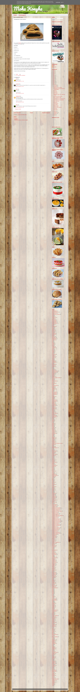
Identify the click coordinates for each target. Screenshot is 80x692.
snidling (53, 607)
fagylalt (53, 387)
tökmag (53, 646)
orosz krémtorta (54, 562)
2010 (54, 82)
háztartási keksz (54, 416)
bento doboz (54, 337)
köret (53, 456)
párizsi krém (54, 572)
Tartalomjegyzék (22, 15)
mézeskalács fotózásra (55, 514)
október (55, 111)
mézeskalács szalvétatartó (56, 525)
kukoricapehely (54, 465)
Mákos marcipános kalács (57, 97)
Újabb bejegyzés (17, 112)
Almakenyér (55, 108)
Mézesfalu (55, 90)
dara (52, 363)
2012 (54, 80)
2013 (54, 79)
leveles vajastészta (55, 475)
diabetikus (53, 366)
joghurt (53, 424)
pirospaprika (54, 576)
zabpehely (53, 675)
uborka (53, 654)
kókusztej (53, 452)
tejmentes (53, 631)
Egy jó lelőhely (56, 104)
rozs (52, 595)
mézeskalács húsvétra (55, 516)
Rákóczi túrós (54, 585)
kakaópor (53, 427)
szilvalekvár (23, 75)
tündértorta (53, 653)
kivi (52, 448)
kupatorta (53, 466)
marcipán (53, 495)
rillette (53, 593)
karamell (53, 432)
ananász (53, 318)
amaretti (53, 316)
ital (52, 422)
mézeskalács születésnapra (56, 527)
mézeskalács (54, 506)
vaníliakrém (53, 665)
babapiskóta (54, 326)
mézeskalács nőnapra (55, 523)
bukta (53, 345)
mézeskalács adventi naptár (56, 507)
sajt (52, 601)
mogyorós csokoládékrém (56, 542)
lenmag (53, 473)
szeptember (55, 112)
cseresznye (53, 356)
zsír (52, 685)
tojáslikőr (53, 641)
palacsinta (53, 567)
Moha (17, 89)
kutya (53, 467)
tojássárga (53, 642)
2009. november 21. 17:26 (20, 81)
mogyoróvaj (53, 543)
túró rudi (53, 651)
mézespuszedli (54, 536)
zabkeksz (53, 673)
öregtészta (53, 564)
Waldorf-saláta (54, 671)
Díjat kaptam (55, 91)
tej (52, 627)
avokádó (53, 324)
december (55, 85)
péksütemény (54, 573)
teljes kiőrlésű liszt (54, 634)
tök (52, 645)
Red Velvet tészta (54, 587)
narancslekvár (54, 553)
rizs (52, 594)
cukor (53, 353)
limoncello (53, 482)
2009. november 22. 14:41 (20, 93)
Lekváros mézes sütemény (57, 107)
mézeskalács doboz (55, 512)
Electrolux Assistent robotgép (56, 377)
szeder (53, 621)
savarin (53, 604)
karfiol (53, 434)
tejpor (53, 632)
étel (52, 384)
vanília (53, 664)
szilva (53, 623)
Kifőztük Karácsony (55, 447)
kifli (52, 445)
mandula (53, 494)
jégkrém (53, 423)
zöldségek (53, 682)
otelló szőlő (53, 563)
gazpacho (53, 402)
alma (52, 315)
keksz (53, 436)
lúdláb (53, 487)
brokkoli (53, 343)
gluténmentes (54, 405)
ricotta (53, 592)
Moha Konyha (28, 9)
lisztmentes (53, 486)
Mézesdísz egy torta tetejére (58, 87)
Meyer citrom (54, 502)
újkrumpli (53, 657)
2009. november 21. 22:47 (20, 86)
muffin (53, 547)
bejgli (53, 335)
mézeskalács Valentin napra (56, 533)
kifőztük (53, 446)
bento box (53, 336)
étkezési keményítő (55, 385)
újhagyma (53, 656)
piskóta (53, 577)
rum (52, 597)
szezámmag (54, 622)
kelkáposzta (54, 437)
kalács (53, 428)
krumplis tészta (54, 462)
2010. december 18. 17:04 (20, 107)
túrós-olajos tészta (54, 652)
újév (52, 655)
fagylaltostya (54, 388)
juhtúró (53, 425)
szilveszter (53, 625)
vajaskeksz (53, 661)
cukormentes (54, 354)
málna (53, 492)
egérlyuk (53, 374)
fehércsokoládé (54, 394)
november (55, 86)
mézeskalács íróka (55, 517)
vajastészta (53, 662)
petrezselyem (54, 574)
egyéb (53, 375)
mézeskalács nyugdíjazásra (56, 524)
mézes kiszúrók (54, 504)
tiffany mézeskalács (55, 636)
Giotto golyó (54, 404)
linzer (53, 483)
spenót (53, 613)
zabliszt (53, 674)
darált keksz (54, 364)
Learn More (58, 2)
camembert (53, 347)
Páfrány (53, 566)
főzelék (53, 398)
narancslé (53, 552)
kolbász (53, 453)
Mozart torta (54, 545)
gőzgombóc (53, 407)
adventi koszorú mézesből (56, 314)
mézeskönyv (54, 535)
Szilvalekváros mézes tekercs (58, 96)
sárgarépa (53, 603)
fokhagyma (53, 396)
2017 (54, 74)
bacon (53, 327)
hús (52, 418)
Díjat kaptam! (56, 109)
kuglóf (53, 463)
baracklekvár (54, 333)
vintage (53, 666)
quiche (53, 584)
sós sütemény (54, 611)
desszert (53, 365)
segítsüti (53, 605)
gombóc (53, 406)
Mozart (53, 544)
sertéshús (53, 606)
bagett (53, 328)
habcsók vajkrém (54, 413)
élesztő (53, 378)
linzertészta (53, 484)
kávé (52, 435)
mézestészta (19, 75)
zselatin (53, 683)
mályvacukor (54, 493)
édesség (53, 373)
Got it (62, 2)
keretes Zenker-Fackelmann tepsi (57, 443)
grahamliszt (53, 408)
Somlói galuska (56, 103)
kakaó (53, 426)
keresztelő (53, 442)
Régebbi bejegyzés (46, 112)
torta (52, 644)
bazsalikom (53, 334)
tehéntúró (53, 626)
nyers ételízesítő (54, 557)
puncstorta (53, 583)
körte (53, 457)
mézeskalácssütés (54, 534)
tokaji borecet (54, 643)
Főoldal (15, 15)
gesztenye (53, 403)
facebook (53, 386)
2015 (54, 76)
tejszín (53, 633)
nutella (53, 556)
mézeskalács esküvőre (55, 513)
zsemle (53, 684)
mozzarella (53, 546)
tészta (53, 635)
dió (16, 75)
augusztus (55, 113)
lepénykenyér (54, 474)
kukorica (53, 464)
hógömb (53, 417)
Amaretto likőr (54, 317)
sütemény (53, 616)
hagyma (53, 414)
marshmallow (54, 496)
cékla (53, 348)
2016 (54, 75)
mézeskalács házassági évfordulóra (57, 515)
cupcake (53, 355)
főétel (53, 397)
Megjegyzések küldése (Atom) (22, 114)
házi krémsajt (54, 415)
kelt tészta (53, 438)
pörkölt (53, 581)
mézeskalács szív (54, 526)
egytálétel (53, 376)
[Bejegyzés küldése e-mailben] (19, 74)
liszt (52, 485)
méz (52, 503)
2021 (54, 70)
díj (52, 367)
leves (53, 477)
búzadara (53, 346)
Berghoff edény (54, 338)
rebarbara (53, 586)
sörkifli (53, 612)
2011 (54, 81)
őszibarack (53, 565)
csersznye (53, 357)
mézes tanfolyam (54, 505)
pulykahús (53, 582)
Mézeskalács (55, 102)
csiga (53, 358)
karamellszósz (54, 433)
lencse (53, 472)
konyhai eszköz (54, 454)
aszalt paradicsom (54, 323)
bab (52, 325)
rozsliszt (53, 596)
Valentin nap (54, 663)
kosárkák (53, 455)
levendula (53, 476)
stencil (53, 614)
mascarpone (54, 497)
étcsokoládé (54, 383)
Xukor (53, 672)
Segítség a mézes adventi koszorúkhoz (59, 98)
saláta (53, 602)
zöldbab (53, 681)
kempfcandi (18, 96)
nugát (53, 555)
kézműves (53, 444)
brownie (53, 344)
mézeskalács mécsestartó (56, 522)
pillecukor (53, 575)
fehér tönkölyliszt (54, 393)
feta (52, 395)
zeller (53, 676)
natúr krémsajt (54, 554)
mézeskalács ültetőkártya (55, 532)
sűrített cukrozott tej (55, 615)
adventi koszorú (54, 313)
